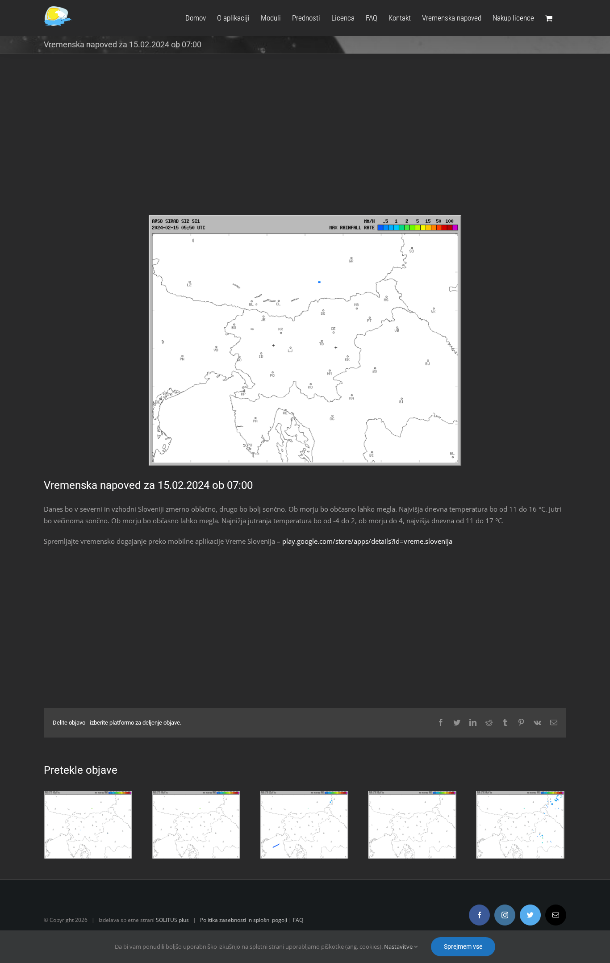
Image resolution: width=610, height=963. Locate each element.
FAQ (298, 920)
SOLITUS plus (172, 920)
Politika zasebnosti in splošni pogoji (243, 920)
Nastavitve (399, 946)
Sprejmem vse (463, 946)
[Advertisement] (305, 141)
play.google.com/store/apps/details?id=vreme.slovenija (367, 541)
